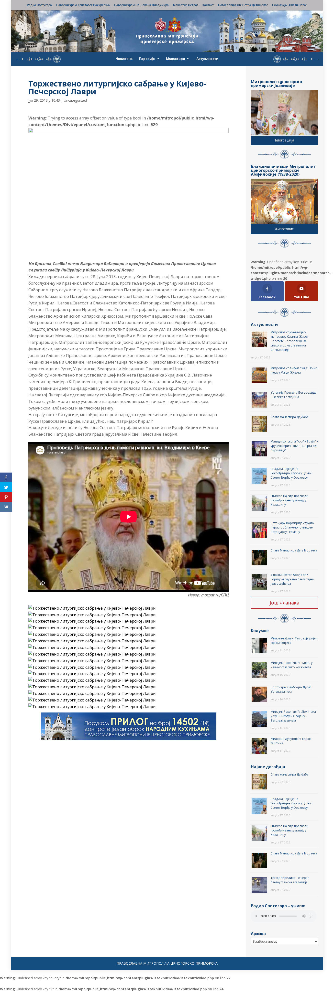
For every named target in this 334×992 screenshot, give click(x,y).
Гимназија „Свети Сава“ (289, 5)
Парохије (147, 59)
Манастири (175, 59)
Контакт (208, 5)
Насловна (124, 59)
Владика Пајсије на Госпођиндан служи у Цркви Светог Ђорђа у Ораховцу (291, 473)
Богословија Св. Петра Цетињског (243, 5)
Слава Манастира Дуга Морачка (294, 550)
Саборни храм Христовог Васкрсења (83, 5)
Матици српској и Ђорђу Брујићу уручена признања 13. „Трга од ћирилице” (294, 445)
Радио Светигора (39, 5)
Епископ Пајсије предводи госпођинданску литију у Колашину (289, 500)
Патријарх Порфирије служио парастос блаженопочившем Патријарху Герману (292, 527)
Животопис (284, 228)
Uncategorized (75, 100)
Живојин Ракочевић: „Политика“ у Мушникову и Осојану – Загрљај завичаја (294, 716)
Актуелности (207, 59)
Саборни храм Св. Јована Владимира (141, 5)
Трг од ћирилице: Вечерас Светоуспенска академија (290, 880)
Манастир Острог (185, 5)
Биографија (284, 140)
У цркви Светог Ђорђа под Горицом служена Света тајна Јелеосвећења (292, 579)
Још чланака (284, 602)
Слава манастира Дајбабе (290, 417)
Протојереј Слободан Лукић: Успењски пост (291, 689)
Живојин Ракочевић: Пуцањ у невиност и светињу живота (291, 665)
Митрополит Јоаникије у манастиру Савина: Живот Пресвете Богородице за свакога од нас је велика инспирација (289, 341)
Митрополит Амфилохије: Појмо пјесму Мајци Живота (294, 370)
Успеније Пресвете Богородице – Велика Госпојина (293, 394)
